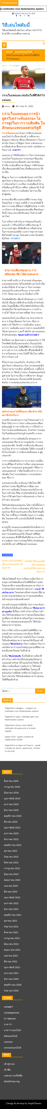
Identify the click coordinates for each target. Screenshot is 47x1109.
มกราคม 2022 (11, 903)
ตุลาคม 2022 (10, 851)
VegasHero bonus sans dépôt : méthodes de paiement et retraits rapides (20, 728)
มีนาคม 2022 (10, 891)
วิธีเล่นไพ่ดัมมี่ (16, 25)
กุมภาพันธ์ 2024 (12, 798)
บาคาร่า (8, 1024)
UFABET (15, 238)
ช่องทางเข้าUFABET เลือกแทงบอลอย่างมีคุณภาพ (12, 564)
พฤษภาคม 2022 (12, 880)
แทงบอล (8, 1042)
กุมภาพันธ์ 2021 (12, 967)
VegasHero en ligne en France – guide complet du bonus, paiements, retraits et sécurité (22, 748)
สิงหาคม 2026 (11, 781)
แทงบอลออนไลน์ (7, 555)
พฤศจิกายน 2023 (12, 816)
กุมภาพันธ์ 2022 (12, 897)
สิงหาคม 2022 (11, 862)
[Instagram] (25, 16)
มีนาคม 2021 (10, 961)
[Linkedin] (28, 16)
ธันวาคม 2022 (11, 839)
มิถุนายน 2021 (11, 944)
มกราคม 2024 (11, 804)
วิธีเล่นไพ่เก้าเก (16, 644)
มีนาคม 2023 (10, 821)
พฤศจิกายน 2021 (12, 915)
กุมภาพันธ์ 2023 (12, 827)
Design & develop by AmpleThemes (24, 1103)
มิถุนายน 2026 (11, 792)
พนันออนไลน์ (10, 1036)
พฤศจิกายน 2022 (12, 845)
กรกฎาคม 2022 (12, 868)
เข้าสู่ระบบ (9, 1064)
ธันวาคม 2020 (11, 979)
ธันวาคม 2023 (11, 810)
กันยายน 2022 (11, 856)
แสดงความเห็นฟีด (13, 1075)
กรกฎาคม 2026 (12, 787)
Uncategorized (11, 1012)
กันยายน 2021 (11, 926)
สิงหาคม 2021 (11, 932)
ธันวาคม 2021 (11, 909)
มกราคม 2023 (11, 833)
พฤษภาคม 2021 (12, 950)
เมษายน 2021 (11, 955)
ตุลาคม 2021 (10, 920)
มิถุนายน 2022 (11, 874)
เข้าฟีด (7, 1070)
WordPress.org (12, 1081)
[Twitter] (20, 16)
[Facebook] (16, 16)
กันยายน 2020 (11, 990)
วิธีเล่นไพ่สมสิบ (14, 656)
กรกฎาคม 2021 (12, 938)
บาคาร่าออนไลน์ (12, 1030)
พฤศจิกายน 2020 (12, 985)
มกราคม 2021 (11, 973)
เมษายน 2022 (11, 886)
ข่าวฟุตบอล (10, 1018)
